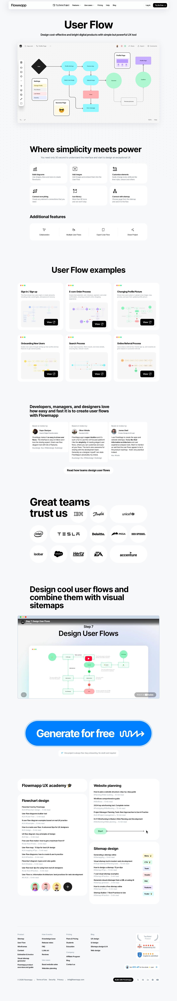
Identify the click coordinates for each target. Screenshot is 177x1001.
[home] (17, 5)
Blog (114, 5)
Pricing (100, 5)
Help (108, 5)
